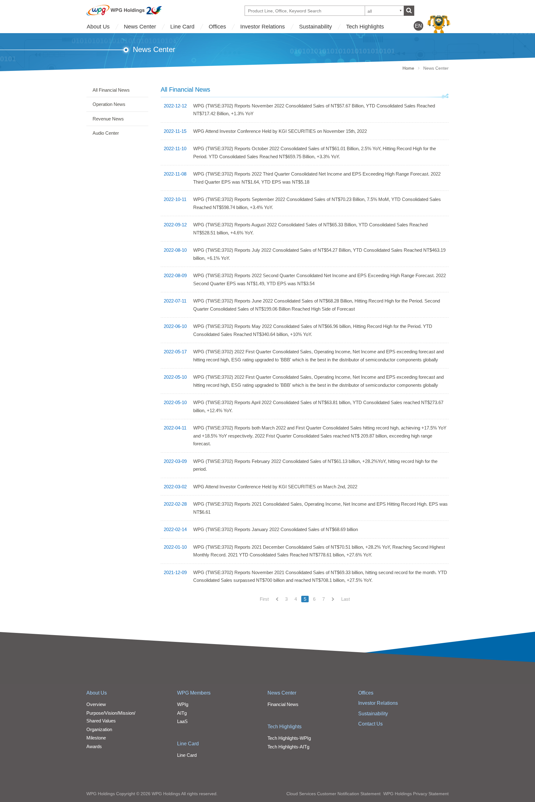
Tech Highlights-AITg (288, 746)
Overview (96, 704)
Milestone (96, 737)
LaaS (182, 721)
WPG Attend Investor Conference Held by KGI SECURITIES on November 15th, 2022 (280, 131)
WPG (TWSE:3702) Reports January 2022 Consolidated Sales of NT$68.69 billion (275, 529)
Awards (94, 746)
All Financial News (111, 90)
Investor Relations (262, 27)
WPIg (182, 704)
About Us (98, 27)
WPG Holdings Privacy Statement (416, 793)
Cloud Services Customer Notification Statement (333, 793)
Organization (99, 729)
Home (408, 68)
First (264, 599)
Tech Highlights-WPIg (289, 738)
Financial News (283, 704)
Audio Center (106, 133)
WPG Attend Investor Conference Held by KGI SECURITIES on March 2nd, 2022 (275, 486)
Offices (217, 27)
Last (345, 599)
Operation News (109, 104)
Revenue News (108, 118)
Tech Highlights (365, 27)
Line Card (182, 27)
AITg (182, 713)
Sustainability (315, 27)
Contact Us (370, 723)
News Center (140, 27)
